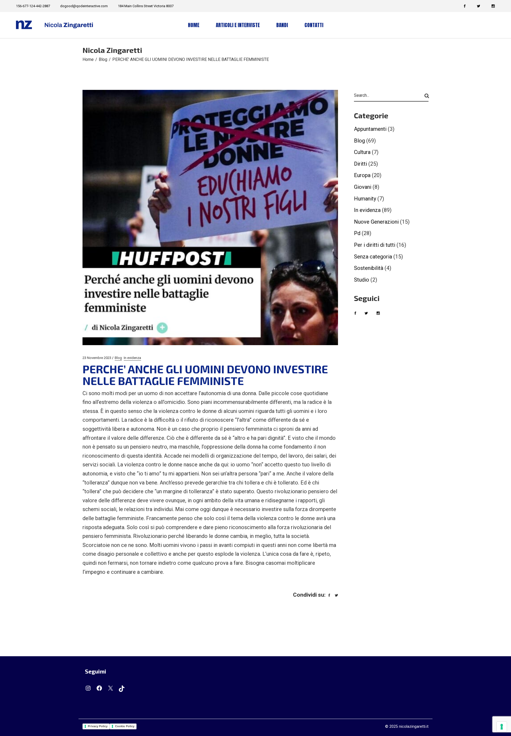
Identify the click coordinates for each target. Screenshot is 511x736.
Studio (361, 280)
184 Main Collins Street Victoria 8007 (146, 6)
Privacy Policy (98, 726)
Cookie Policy (124, 726)
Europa (362, 175)
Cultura (362, 152)
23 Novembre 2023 (97, 357)
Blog (103, 59)
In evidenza (132, 357)
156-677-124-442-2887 (33, 6)
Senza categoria (373, 256)
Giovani (362, 187)
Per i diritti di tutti (374, 245)
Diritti (360, 164)
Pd (357, 233)
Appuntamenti (370, 129)
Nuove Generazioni (376, 222)
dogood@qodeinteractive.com (84, 6)
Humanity (365, 198)
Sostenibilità (368, 268)
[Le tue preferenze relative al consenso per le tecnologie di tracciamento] (502, 727)
